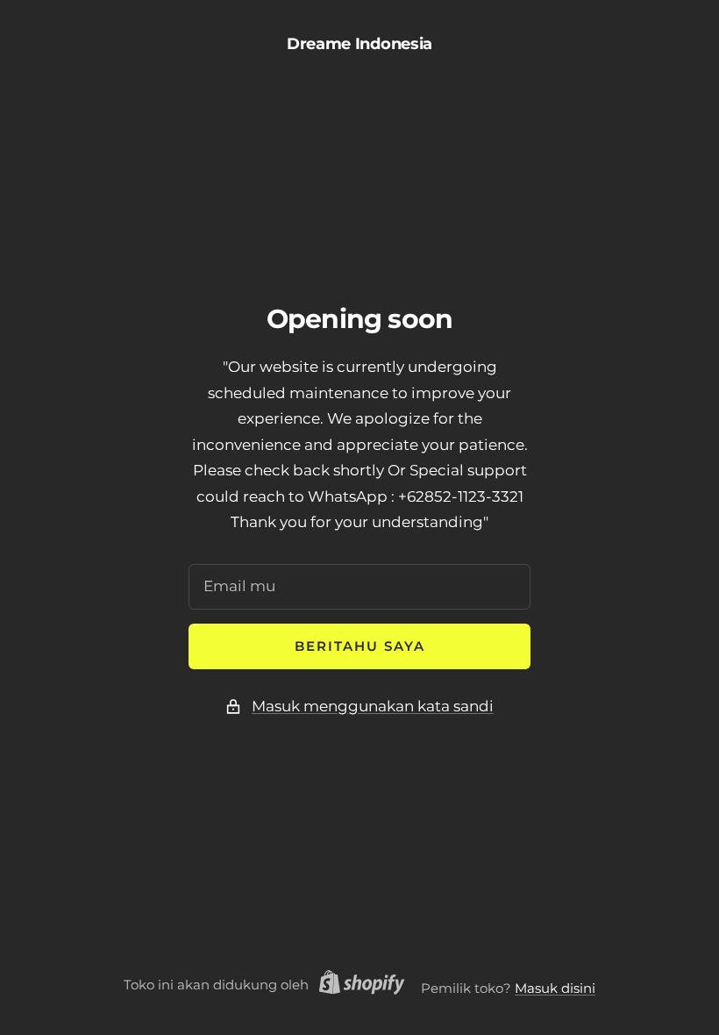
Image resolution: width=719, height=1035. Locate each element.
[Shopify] (357, 985)
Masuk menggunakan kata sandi (373, 706)
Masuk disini (555, 988)
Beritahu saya (360, 646)
